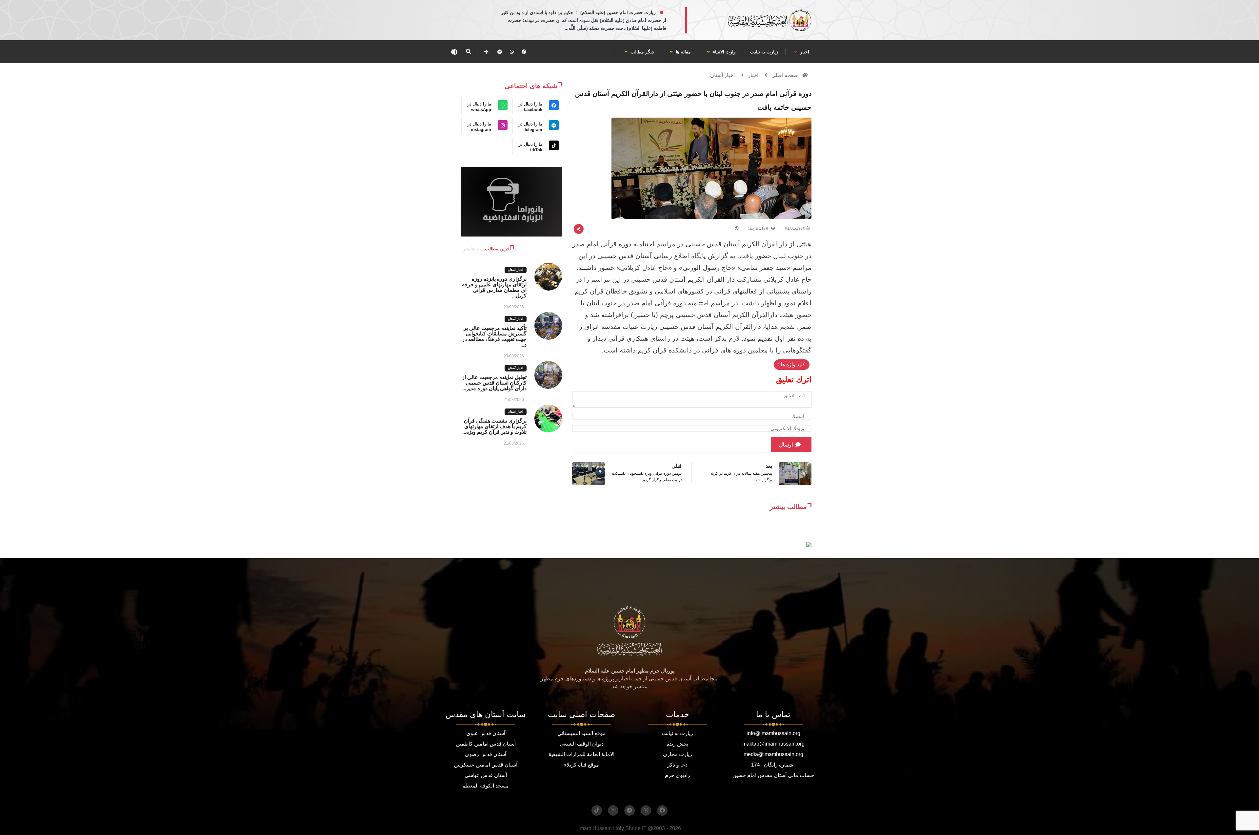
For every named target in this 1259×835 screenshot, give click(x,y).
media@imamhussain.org (773, 754)
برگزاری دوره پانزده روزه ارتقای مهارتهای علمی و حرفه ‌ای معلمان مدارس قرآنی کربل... (494, 287)
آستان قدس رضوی (485, 754)
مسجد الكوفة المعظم (485, 785)
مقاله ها (682, 51)
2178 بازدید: (758, 228)
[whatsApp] (512, 51)
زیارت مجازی (677, 754)
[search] (468, 51)
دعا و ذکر (677, 765)
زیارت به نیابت (764, 51)
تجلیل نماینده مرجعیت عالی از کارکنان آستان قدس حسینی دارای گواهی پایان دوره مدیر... (494, 382)
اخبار (804, 51)
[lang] (454, 51)
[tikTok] (596, 810)
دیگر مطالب (641, 51)
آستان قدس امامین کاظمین (486, 744)
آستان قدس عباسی (486, 775)
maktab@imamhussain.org (773, 744)
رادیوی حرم (677, 775)
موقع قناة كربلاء (581, 765)
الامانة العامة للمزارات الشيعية (581, 754)
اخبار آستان (722, 75)
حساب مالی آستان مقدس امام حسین (773, 775)
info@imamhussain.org (773, 733)
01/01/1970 (795, 228)
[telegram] (499, 51)
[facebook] (524, 51)
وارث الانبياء (723, 51)
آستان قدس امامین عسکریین (485, 765)
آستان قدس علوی (485, 733)
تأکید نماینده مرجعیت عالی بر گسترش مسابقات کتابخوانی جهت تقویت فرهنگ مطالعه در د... (494, 336)
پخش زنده (677, 744)
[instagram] (613, 810)
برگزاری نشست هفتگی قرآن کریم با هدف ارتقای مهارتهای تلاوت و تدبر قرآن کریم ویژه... (494, 426)
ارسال (786, 444)
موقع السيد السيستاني (581, 733)
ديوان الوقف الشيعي (582, 744)
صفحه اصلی (784, 75)
